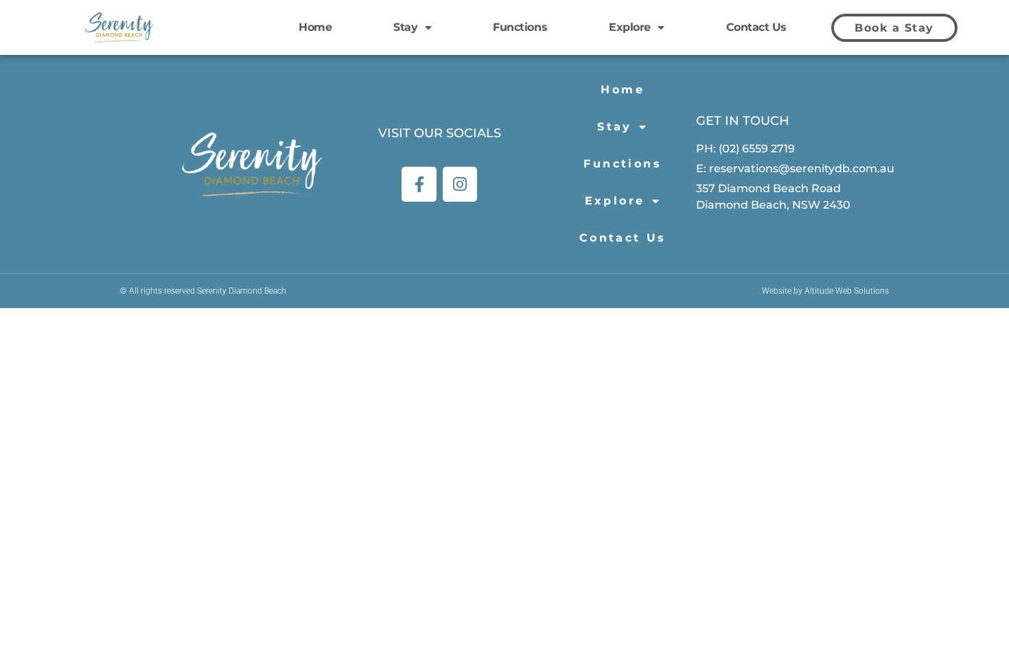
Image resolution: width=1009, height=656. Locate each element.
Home (315, 27)
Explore (630, 27)
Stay (405, 27)
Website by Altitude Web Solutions (825, 291)
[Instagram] (460, 184)
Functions (520, 27)
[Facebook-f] (419, 184)
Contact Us (756, 27)
